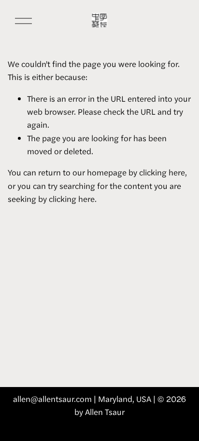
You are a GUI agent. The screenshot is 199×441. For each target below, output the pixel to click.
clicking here (162, 172)
